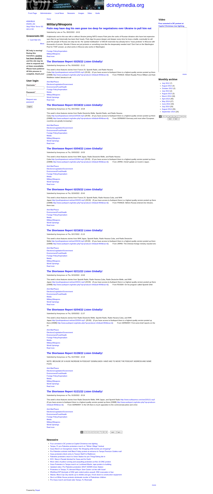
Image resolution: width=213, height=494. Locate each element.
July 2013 (165, 91)
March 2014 (166, 96)
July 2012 (165, 83)
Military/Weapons (53, 54)
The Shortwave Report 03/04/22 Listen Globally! (75, 148)
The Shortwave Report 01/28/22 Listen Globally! (75, 353)
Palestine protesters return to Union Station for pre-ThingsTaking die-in (77, 457)
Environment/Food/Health (57, 87)
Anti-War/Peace (53, 82)
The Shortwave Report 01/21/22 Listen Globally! (75, 391)
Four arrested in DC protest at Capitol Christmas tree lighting (74, 444)
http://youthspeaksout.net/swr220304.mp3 (68, 159)
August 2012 (167, 86)
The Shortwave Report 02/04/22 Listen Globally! (75, 309)
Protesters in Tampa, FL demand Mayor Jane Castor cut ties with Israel (78, 469)
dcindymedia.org (125, 5)
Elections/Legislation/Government (60, 84)
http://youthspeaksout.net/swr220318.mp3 (68, 116)
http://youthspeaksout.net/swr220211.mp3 (68, 282)
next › (113, 432)
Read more (50, 56)
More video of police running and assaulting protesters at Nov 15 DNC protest (80, 462)
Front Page (32, 13)
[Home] (65, 9)
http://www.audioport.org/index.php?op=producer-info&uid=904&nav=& (80, 75)
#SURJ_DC (30, 24)
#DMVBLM (30, 21)
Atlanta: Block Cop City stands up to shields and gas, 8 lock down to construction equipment (86, 475)
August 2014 (167, 109)
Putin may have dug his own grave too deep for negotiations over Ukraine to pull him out (99, 28)
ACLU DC (30, 29)
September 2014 (168, 112)
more (154, 485)
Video (90, 13)
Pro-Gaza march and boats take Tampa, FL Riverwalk (71, 480)
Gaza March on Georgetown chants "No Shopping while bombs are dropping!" (80, 449)
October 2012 (167, 88)
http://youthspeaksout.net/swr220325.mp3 (68, 72)
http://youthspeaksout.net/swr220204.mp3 (68, 320)
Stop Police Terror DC (34, 26)
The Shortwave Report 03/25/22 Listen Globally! (75, 61)
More (42, 44)
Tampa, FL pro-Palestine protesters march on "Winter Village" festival (77, 446)
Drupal (37, 490)
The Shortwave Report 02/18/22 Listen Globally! (75, 230)
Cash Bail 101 (35, 40)
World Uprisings (53, 97)
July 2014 (165, 106)
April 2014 (166, 99)
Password (31, 92)
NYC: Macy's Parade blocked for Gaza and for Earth (70, 459)
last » (119, 432)
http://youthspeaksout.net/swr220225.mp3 (68, 200)
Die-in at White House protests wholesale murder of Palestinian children (78, 477)
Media (49, 92)
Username (31, 85)
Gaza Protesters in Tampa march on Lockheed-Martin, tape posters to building (80, 464)
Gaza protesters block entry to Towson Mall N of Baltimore (72, 454)
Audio (97, 13)
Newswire (71, 13)
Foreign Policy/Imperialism (57, 51)
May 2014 (166, 101)
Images (81, 13)
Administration (45, 13)
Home (49, 19)
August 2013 (167, 94)
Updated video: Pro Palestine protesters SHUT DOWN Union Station (76, 467)
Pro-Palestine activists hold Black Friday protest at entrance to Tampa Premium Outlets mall (86, 451)
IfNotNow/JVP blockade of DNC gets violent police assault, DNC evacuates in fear (82, 472)
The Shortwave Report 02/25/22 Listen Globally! (75, 189)
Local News (59, 13)
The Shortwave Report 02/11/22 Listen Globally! (75, 271)
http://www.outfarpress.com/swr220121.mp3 (138, 400)
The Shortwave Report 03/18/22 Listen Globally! (75, 105)
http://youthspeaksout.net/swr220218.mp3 (68, 241)
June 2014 (166, 104)
